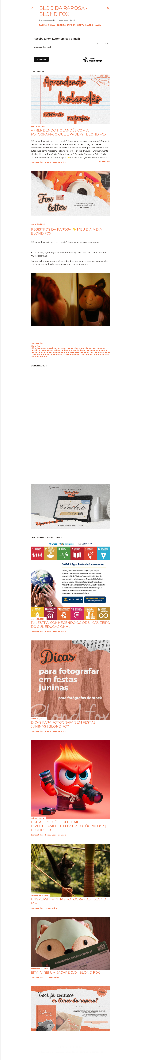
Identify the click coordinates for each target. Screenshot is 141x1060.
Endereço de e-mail (43, 47)
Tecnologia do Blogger (72, 1047)
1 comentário (51, 908)
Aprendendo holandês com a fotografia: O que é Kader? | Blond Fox (68, 132)
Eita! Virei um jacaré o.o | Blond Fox (65, 972)
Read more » (104, 162)
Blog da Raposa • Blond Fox (63, 11)
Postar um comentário (55, 162)
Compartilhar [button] (37, 162)
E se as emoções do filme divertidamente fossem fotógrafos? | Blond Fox (68, 826)
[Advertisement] (54, 457)
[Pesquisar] (108, 7)
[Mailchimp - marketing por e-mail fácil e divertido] (92, 62)
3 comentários (52, 977)
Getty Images (85, 25)
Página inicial (47, 25)
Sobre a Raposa (66, 25)
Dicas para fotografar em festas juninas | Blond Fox (63, 724)
